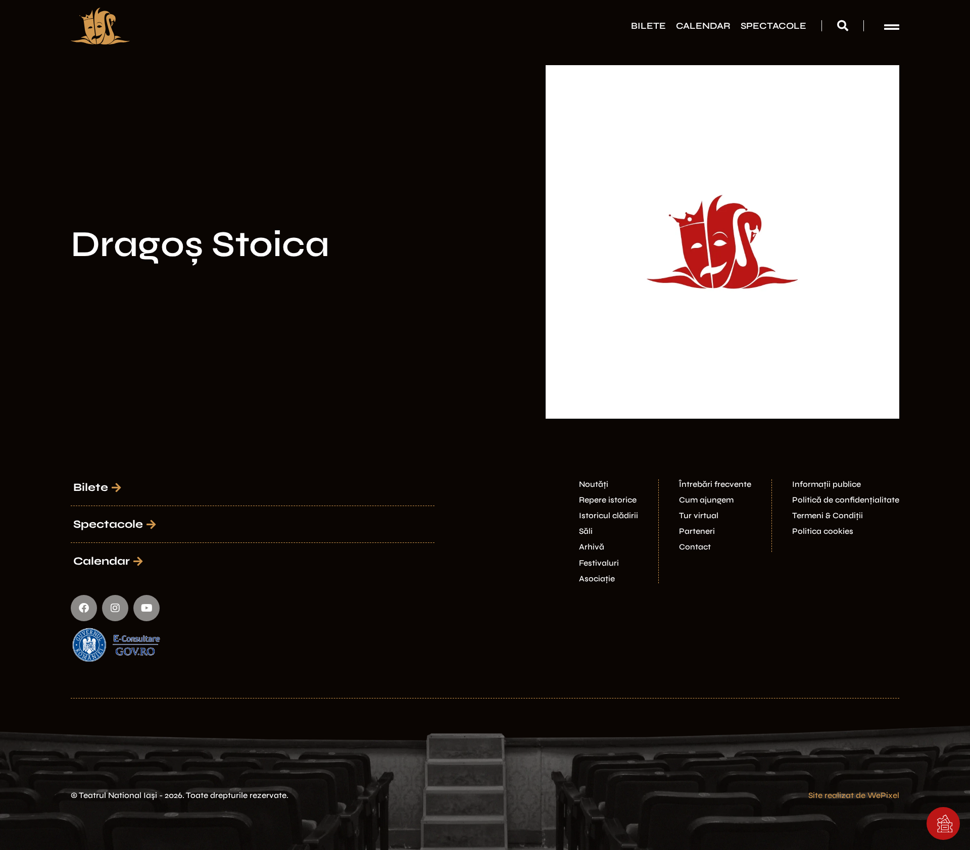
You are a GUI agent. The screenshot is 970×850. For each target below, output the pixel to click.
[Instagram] (115, 608)
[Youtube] (146, 608)
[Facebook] (84, 608)
